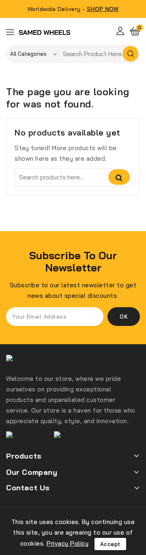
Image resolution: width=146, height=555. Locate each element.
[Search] (130, 53)
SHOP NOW (102, 9)
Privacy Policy (67, 543)
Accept (110, 544)
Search (119, 177)
